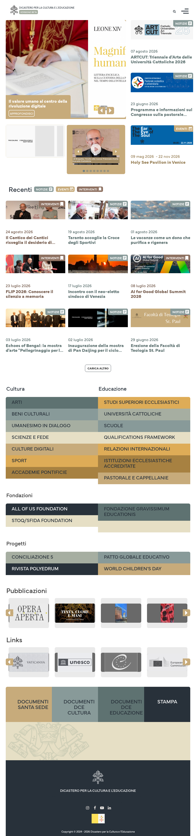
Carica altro (98, 368)
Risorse (122, 796)
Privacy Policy (112, 802)
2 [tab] (87, 171)
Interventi (88, 189)
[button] (96, 147)
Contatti (138, 796)
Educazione (89, 796)
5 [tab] (98, 171)
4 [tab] (94, 171)
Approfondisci (21, 113)
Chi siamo (53, 796)
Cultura (70, 796)
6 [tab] (101, 171)
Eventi (63, 189)
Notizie (42, 189)
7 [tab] (105, 171)
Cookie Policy (88, 802)
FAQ (152, 796)
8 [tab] (108, 171)
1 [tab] (84, 171)
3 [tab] (91, 171)
